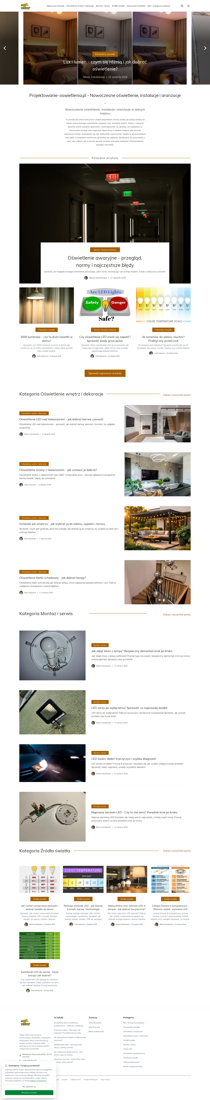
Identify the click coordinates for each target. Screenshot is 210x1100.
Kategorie (128, 1017)
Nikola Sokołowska (96, 1031)
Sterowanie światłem (136, 6)
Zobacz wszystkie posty (177, 394)
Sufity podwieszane (131, 1062)
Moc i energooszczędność (159, 6)
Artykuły (58, 1017)
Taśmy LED (127, 1049)
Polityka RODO (75, 1079)
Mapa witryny (105, 1079)
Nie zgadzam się (29, 1087)
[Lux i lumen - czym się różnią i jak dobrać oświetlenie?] (105, 48)
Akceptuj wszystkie (29, 1092)
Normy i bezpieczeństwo (105, 250)
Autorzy (93, 1017)
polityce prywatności (38, 1081)
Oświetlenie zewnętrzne (133, 1031)
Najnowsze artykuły (55, 6)
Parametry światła (105, 54)
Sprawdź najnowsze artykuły (105, 373)
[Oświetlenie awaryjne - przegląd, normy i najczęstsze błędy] (105, 224)
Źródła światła (118, 6)
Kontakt (64, 1079)
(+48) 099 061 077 (29, 1061)
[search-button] (182, 5)
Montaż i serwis (103, 6)
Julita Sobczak (94, 1027)
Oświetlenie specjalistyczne (134, 1053)
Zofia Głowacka (95, 1023)
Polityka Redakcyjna (91, 1079)
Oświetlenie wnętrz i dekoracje (80, 6)
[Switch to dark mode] (188, 6)
